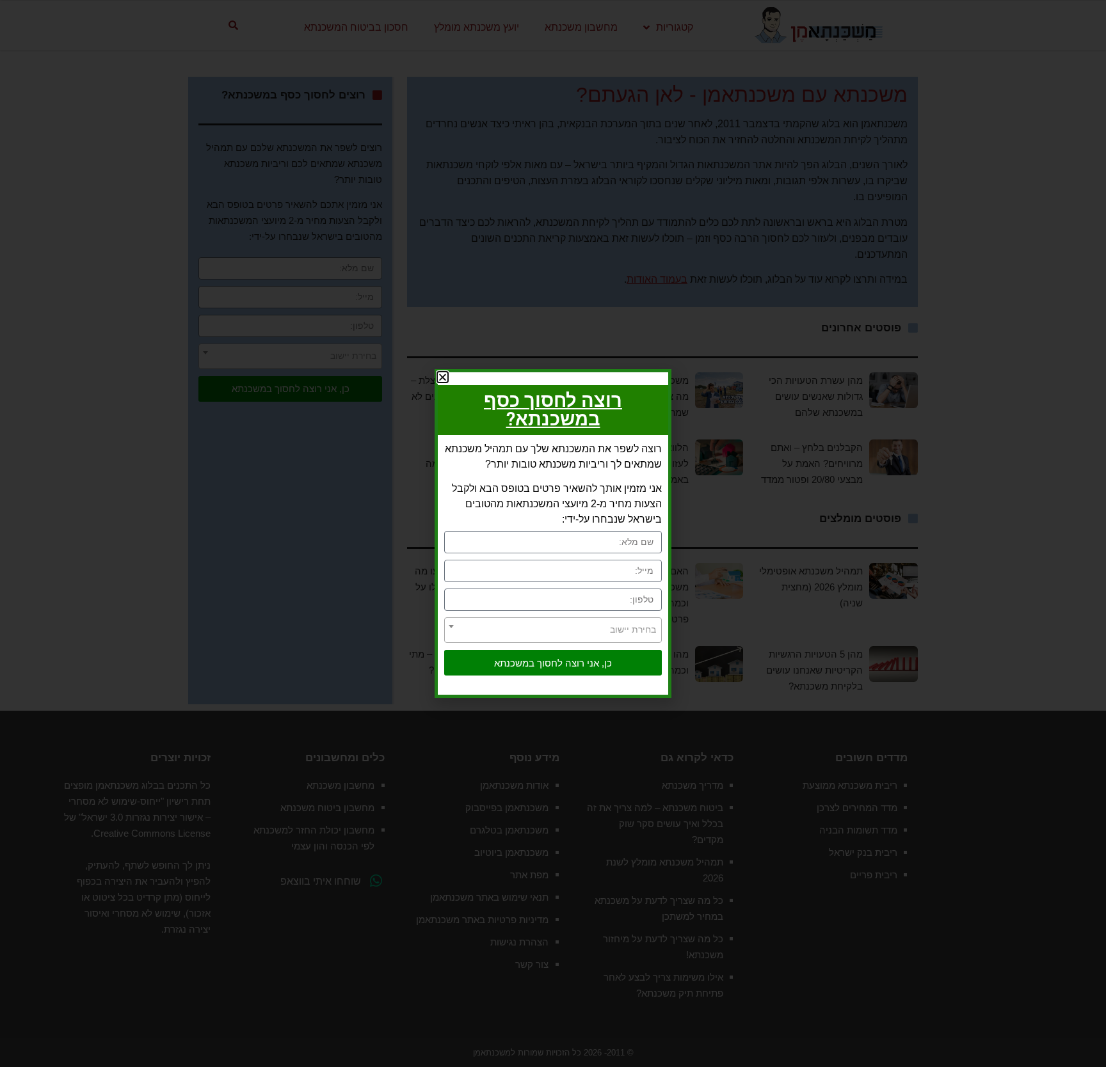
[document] (553, 533)
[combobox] (553, 630)
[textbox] (553, 629)
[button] (442, 377)
